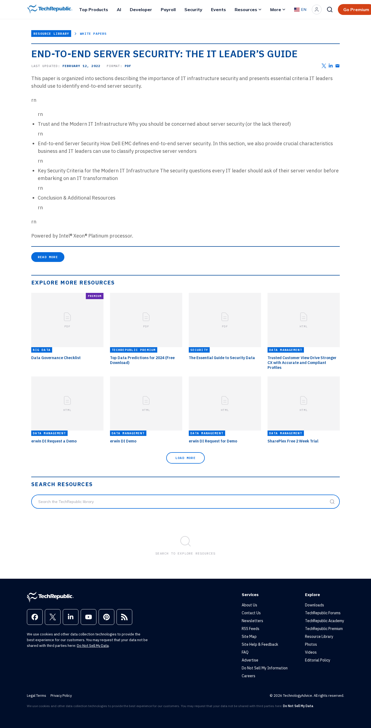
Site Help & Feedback (260, 644)
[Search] (330, 9)
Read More (48, 257)
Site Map (249, 636)
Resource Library (51, 33)
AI (119, 9)
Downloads (314, 605)
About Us (249, 605)
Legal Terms (36, 695)
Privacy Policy (61, 695)
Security (193, 9)
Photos (311, 644)
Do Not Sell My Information (265, 668)
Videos (311, 652)
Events (218, 9)
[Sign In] (317, 9)
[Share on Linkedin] (330, 66)
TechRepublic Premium (324, 628)
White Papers (93, 33)
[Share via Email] (337, 66)
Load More (185, 458)
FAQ (245, 652)
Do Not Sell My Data (93, 645)
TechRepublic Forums (323, 612)
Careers (248, 675)
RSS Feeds (250, 628)
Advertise (250, 660)
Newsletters (252, 620)
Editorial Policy (317, 660)
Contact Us (251, 612)
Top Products (93, 9)
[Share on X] (324, 66)
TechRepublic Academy (324, 620)
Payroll (168, 9)
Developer (141, 9)
